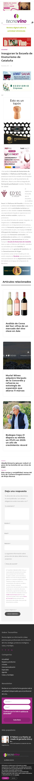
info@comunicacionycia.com (13, 594)
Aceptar (5, 778)
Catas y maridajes (8, 675)
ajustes (17, 775)
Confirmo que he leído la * (15, 712)
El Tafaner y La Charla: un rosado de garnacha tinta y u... (21, 739)
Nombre (7, 523)
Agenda (4, 672)
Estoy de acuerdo (11, 564)
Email (6, 533)
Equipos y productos (8, 662)
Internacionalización (8, 667)
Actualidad (4, 49)
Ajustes (13, 778)
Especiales (5, 670)
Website (7, 543)
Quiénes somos (9, 760)
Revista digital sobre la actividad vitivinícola (16, 29)
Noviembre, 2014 (5, 65)
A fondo (4, 664)
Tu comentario (9, 506)
